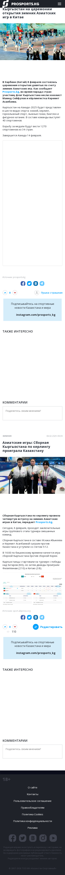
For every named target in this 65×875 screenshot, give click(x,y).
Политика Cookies (32, 814)
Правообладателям (32, 807)
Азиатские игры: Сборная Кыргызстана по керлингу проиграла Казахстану (26, 447)
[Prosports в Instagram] (43, 838)
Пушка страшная (51, 292)
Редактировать (51, 627)
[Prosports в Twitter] (22, 838)
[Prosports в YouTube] (53, 838)
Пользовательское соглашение (33, 800)
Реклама (33, 827)
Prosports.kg (10, 91)
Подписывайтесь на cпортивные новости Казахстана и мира (33, 309)
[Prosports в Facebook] (12, 838)
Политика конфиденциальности (32, 821)
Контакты (32, 794)
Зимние (7, 436)
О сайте (32, 787)
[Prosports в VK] (32, 838)
